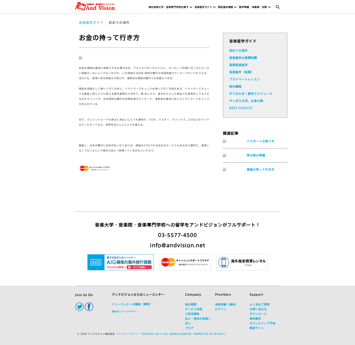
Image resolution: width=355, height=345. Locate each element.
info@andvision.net (177, 245)
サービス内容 (193, 309)
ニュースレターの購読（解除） (132, 304)
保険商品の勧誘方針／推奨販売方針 (189, 334)
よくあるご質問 (260, 304)
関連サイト (257, 328)
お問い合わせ (258, 309)
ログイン (221, 309)
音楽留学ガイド (91, 22)
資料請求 (255, 318)
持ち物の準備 (256, 155)
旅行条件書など (218, 334)
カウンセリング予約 (262, 323)
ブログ (189, 328)
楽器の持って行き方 (260, 169)
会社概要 (191, 304)
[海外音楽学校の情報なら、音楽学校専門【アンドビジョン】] (95, 6)
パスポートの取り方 (260, 141)
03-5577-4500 (177, 235)
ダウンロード (258, 314)
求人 (188, 323)
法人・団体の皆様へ (198, 318)
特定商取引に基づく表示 (154, 334)
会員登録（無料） (226, 304)
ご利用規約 (192, 314)
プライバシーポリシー (128, 334)
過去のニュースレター (124, 311)
